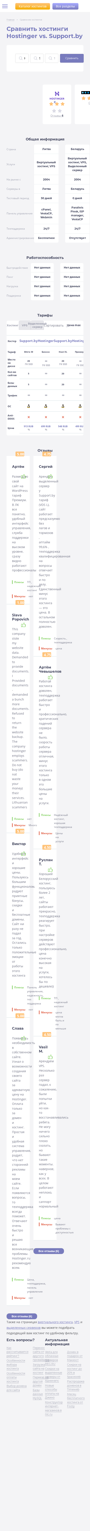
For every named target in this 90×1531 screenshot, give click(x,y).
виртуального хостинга (55, 1322)
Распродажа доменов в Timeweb (75, 1385)
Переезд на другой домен (40, 1381)
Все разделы (65, 6)
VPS (77, 1322)
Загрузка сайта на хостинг (39, 1368)
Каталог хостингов (33, 6)
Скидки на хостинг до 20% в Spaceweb (74, 1370)
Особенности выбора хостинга (16, 1364)
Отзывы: (56, 115)
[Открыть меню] (6, 6)
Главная (10, 19)
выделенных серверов (24, 1328)
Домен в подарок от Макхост (75, 1356)
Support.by (28, 340)
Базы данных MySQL (38, 1394)
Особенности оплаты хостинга (16, 1377)
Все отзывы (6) (22, 1316)
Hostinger (46, 340)
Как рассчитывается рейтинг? (17, 1352)
